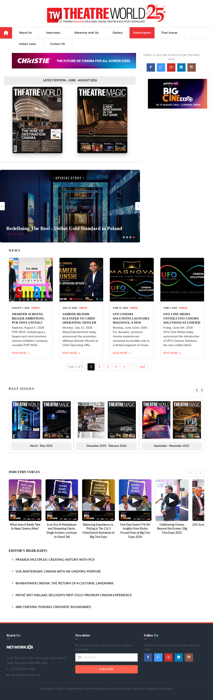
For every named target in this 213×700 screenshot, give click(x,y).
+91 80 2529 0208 (23, 669)
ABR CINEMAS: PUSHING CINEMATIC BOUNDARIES (53, 607)
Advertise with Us (86, 32)
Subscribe (106, 669)
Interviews (53, 32)
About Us (25, 32)
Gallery (118, 32)
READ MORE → (21, 353)
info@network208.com (25, 675)
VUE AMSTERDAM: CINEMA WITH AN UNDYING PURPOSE (58, 571)
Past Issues (170, 32)
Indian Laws (27, 43)
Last (142, 366)
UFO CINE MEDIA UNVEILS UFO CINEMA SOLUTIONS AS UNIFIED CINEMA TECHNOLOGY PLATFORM (181, 322)
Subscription (142, 32)
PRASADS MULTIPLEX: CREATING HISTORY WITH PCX (55, 559)
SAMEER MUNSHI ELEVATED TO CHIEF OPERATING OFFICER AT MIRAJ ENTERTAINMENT (79, 322)
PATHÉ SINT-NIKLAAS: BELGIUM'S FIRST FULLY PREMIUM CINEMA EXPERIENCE (74, 595)
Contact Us (57, 43)
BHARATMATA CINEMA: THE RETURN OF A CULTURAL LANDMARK (65, 583)
